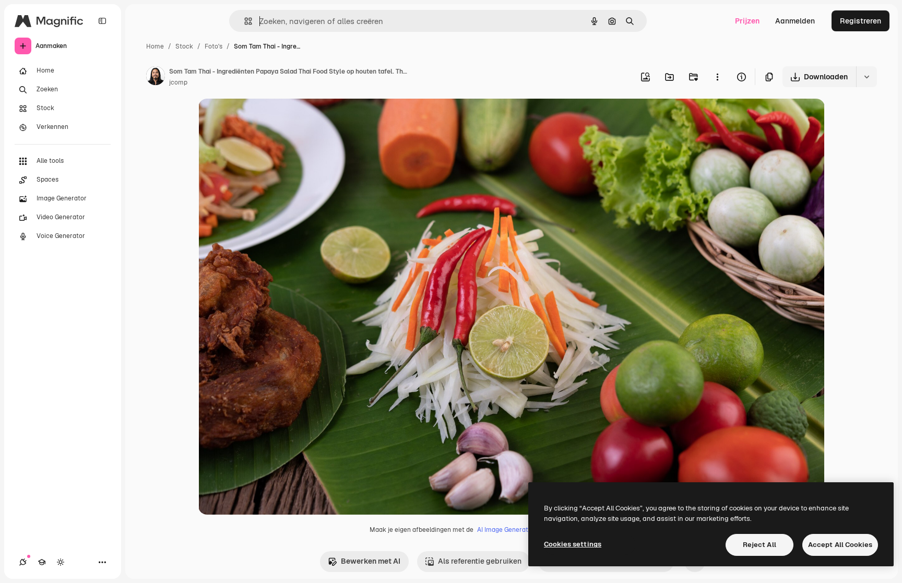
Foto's (213, 46)
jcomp (178, 82)
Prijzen (747, 21)
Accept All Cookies (840, 544)
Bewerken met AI (370, 561)
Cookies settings (572, 544)
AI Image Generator (506, 530)
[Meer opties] (717, 76)
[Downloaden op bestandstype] (866, 76)
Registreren (860, 21)
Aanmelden (795, 21)
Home (155, 46)
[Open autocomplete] (244, 21)
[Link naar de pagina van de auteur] (155, 77)
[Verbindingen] (23, 562)
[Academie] (41, 562)
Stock (184, 46)
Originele (267, 119)
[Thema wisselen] (60, 562)
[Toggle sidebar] (102, 21)
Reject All (759, 544)
